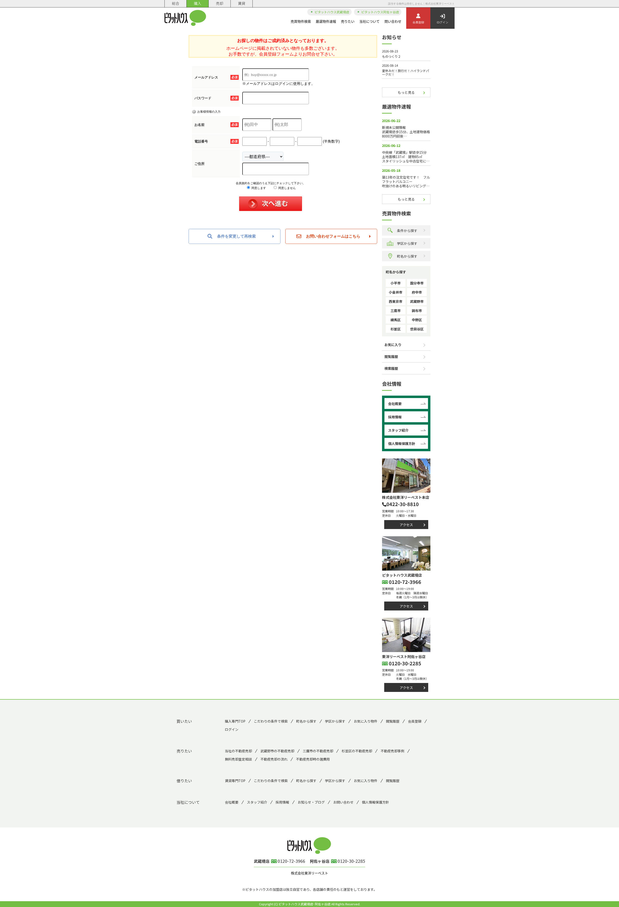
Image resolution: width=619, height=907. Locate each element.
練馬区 (396, 319)
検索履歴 (391, 368)
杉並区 (396, 329)
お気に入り (392, 344)
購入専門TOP (235, 721)
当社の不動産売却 (238, 750)
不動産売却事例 (392, 750)
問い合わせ (392, 21)
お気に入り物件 (365, 721)
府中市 (417, 292)
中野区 (417, 319)
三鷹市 (396, 310)
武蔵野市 (417, 301)
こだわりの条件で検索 (271, 721)
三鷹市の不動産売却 (318, 750)
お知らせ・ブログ (311, 802)
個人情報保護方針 (401, 443)
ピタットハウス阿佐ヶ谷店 (380, 12)
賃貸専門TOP (235, 780)
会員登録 (418, 22)
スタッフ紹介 (398, 430)
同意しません (287, 188)
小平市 (396, 283)
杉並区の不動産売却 (357, 750)
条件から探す (407, 230)
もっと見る (406, 92)
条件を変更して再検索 (236, 236)
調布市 (417, 310)
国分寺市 (417, 283)
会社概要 (395, 403)
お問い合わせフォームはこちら (333, 236)
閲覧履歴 (391, 356)
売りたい (347, 21)
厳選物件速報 (326, 21)
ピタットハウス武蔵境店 (332, 12)
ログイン (442, 22)
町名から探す (407, 256)
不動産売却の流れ (273, 759)
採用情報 (395, 416)
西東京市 (395, 301)
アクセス (406, 524)
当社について (369, 21)
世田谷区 (417, 329)
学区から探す (407, 243)
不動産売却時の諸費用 (313, 759)
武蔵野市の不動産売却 (277, 750)
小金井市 (395, 292)
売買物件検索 (301, 21)
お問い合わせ (343, 802)
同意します (258, 188)
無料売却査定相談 (238, 759)
